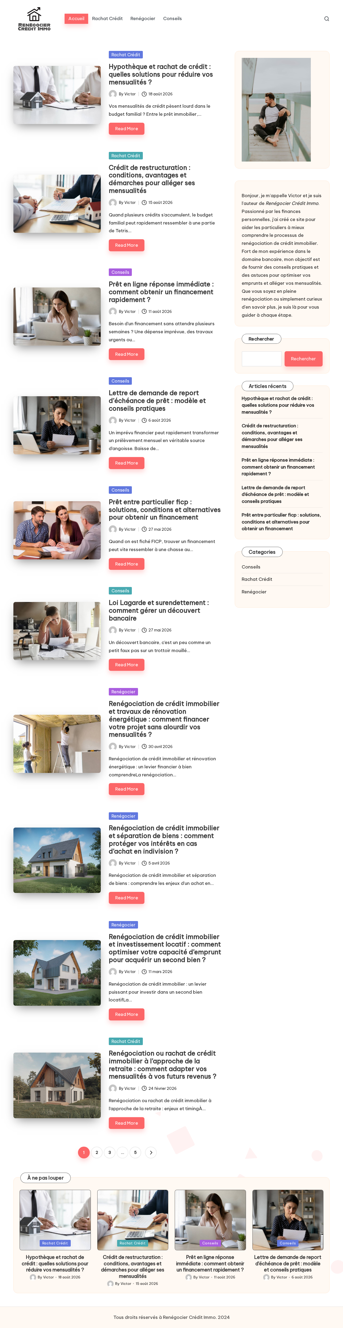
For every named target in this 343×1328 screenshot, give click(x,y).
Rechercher (261, 339)
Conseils (120, 272)
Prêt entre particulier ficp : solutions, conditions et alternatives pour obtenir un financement (165, 509)
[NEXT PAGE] (151, 1152)
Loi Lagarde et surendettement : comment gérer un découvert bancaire (159, 610)
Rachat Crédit (125, 54)
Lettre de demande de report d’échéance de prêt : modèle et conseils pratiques (157, 400)
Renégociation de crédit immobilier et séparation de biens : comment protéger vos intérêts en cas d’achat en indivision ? (164, 839)
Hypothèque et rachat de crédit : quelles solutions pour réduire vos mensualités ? (161, 74)
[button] (151, 1152)
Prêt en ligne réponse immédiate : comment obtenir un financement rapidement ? (161, 292)
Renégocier (123, 691)
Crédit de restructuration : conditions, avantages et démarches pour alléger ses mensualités (152, 178)
